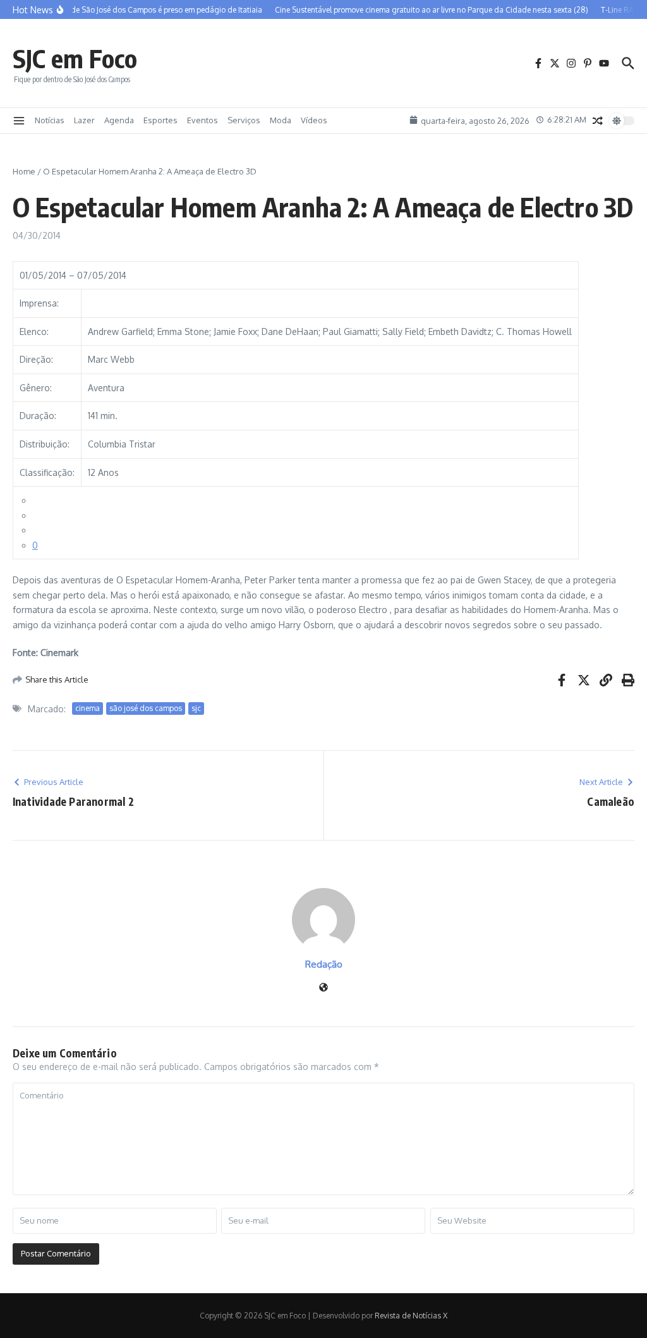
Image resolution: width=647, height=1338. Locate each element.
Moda (280, 120)
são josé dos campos (145, 708)
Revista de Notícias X (411, 1315)
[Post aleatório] (598, 121)
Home (24, 171)
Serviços (243, 120)
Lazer (84, 120)
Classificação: (47, 472)
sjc (196, 708)
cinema (87, 708)
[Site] (323, 988)
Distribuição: (45, 444)
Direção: (36, 359)
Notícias (49, 120)
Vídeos (314, 120)
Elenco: (34, 331)
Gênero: (36, 387)
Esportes (160, 120)
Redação (323, 964)
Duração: (38, 415)
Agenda (119, 120)
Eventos (202, 120)
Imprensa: (39, 303)
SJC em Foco (75, 58)
